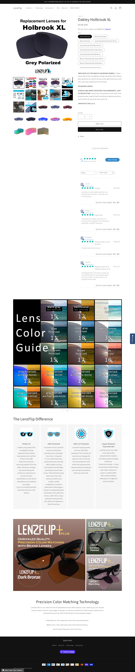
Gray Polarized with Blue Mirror (90, 45)
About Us (61, 645)
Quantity (80, 113)
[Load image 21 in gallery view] (55, 107)
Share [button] (82, 136)
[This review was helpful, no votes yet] (114, 202)
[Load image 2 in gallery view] (30, 82)
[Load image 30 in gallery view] (43, 131)
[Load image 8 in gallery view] (43, 82)
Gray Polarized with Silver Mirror (106, 41)
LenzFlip (19, 668)
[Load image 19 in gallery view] (30, 107)
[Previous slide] (63, 410)
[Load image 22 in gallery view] (67, 107)
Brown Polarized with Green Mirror (91, 59)
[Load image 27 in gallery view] (67, 119)
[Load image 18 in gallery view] (18, 107)
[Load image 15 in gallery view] (43, 94)
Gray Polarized (85, 36)
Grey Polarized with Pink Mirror (91, 68)
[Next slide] (72, 410)
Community (79, 645)
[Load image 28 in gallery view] (18, 131)
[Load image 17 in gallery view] (67, 94)
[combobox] (88, 172)
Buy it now (99, 129)
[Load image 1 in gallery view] (18, 82)
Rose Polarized (85, 41)
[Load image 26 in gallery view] (55, 119)
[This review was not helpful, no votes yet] (117, 202)
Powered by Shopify (27, 668)
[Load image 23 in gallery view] (18, 119)
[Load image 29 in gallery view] (30, 131)
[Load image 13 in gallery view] (18, 94)
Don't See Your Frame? (13, 670)
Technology (69, 645)
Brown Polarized (100, 36)
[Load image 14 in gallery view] (30, 94)
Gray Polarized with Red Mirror (90, 54)
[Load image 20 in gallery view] (43, 107)
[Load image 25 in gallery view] (43, 119)
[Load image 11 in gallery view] (55, 82)
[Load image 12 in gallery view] (67, 82)
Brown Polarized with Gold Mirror (91, 63)
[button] (29, 8)
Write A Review (112, 160)
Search (54, 645)
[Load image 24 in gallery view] (30, 119)
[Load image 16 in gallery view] (55, 94)
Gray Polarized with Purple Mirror (91, 50)
